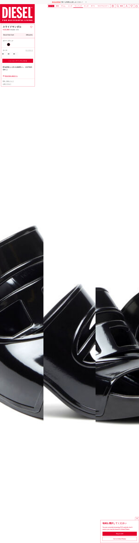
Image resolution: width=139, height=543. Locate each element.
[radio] (4, 44)
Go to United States (119, 539)
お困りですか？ (7, 84)
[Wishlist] (131, 6)
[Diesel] (17, 13)
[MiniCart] (136, 6)
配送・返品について (8, 81)
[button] (69, 2)
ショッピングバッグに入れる (17, 61)
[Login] (126, 6)
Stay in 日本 (119, 534)
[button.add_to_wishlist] (31, 27)
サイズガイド (29, 50)
